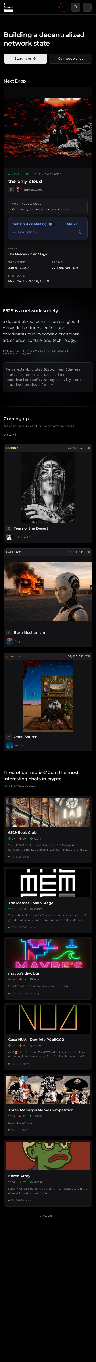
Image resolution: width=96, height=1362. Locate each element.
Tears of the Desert (31, 528)
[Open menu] (87, 7)
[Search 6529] (75, 7)
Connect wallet (70, 59)
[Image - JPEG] (9, 528)
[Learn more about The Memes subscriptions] (80, 232)
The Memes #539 (48, 174)
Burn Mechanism (29, 632)
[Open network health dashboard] (63, 7)
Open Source (25, 737)
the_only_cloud (25, 181)
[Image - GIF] (11, 189)
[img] (52, 224)
